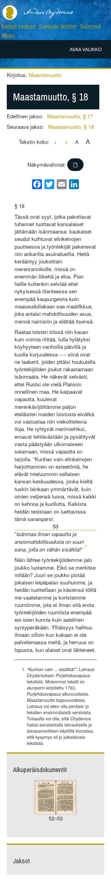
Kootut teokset (18, 26)
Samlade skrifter (58, 26)
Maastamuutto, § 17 (70, 116)
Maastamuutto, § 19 (71, 126)
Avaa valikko (86, 49)
